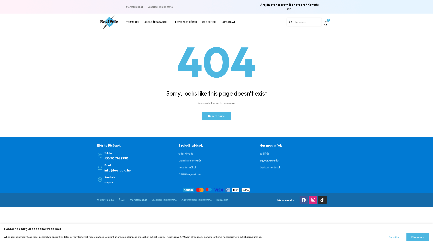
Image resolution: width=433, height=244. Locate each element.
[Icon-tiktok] (322, 200)
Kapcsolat (228, 22)
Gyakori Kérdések (270, 167)
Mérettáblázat (134, 6)
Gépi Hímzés (185, 153)
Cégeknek (209, 22)
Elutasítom (394, 237)
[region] (216, 234)
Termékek (132, 22)
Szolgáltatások (155, 22)
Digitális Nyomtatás (189, 160)
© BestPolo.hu (105, 199)
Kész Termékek (187, 167)
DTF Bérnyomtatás (189, 174)
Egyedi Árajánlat (269, 160)
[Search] (290, 22)
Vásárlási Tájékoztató (160, 6)
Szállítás (264, 153)
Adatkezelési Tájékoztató (196, 199)
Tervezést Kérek (186, 22)
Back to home (216, 116)
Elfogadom (417, 237)
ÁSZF (122, 199)
